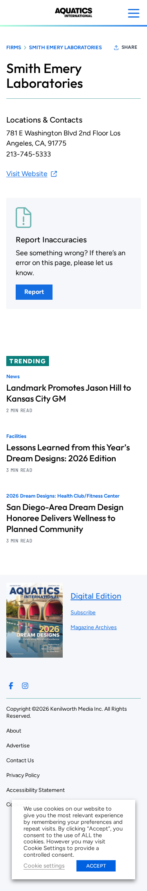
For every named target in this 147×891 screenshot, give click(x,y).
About (13, 730)
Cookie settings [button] (44, 865)
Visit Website (26, 173)
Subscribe (83, 612)
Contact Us (20, 760)
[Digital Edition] (34, 653)
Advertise (18, 745)
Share (129, 47)
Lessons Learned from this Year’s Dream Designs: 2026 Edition (68, 453)
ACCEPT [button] (96, 866)
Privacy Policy (23, 775)
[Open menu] (134, 13)
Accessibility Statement (35, 790)
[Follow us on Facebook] (11, 685)
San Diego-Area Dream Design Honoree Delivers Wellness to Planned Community (64, 518)
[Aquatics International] (73, 12)
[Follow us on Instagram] (25, 685)
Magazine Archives (94, 627)
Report (34, 291)
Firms (13, 47)
